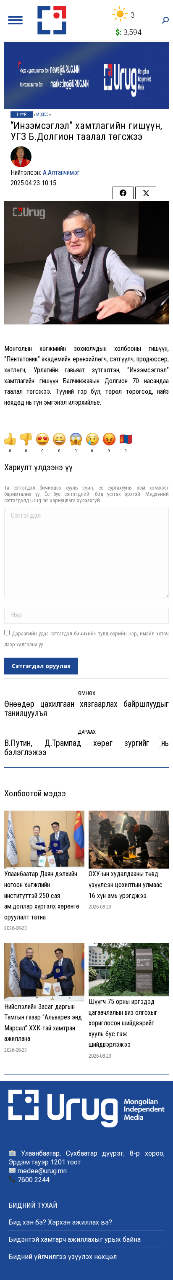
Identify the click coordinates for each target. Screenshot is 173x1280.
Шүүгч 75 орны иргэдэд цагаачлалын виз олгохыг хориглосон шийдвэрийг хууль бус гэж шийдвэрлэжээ (123, 1023)
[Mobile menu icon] (15, 20)
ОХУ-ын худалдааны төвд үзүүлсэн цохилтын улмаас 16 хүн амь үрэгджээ (126, 884)
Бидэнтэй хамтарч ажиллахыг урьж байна (74, 1239)
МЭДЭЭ (42, 114)
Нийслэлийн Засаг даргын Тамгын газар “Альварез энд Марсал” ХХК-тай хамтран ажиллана (43, 1023)
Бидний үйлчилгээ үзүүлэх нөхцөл (62, 1257)
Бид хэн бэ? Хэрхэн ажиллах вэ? (60, 1222)
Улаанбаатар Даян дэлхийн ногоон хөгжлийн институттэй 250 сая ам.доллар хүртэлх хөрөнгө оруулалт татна (41, 895)
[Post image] (44, 840)
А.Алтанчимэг (61, 172)
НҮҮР (21, 114)
